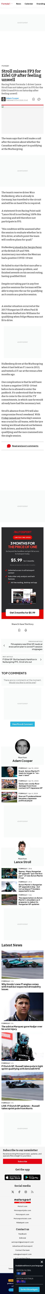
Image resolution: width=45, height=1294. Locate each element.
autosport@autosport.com (23, 1242)
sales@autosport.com (23, 1254)
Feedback (22, 1234)
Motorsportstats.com (22, 1218)
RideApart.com (22, 1223)
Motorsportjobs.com (22, 1210)
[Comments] (40, 99)
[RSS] (32, 1191)
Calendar (29, 4)
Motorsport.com (22, 1214)
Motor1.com (22, 1206)
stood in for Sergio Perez (28, 247)
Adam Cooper (12, 98)
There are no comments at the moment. (23, 681)
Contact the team (22, 1250)
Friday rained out (11, 418)
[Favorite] (33, 99)
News (18, 4)
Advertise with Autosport (22, 1246)
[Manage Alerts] (25, 630)
